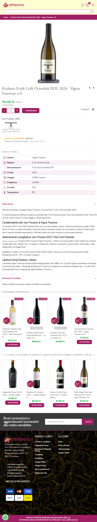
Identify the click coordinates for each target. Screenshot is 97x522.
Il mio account (63, 445)
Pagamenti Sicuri (41, 445)
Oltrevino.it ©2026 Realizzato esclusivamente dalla (47, 517)
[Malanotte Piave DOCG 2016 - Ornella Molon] (13, 374)
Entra (60, 441)
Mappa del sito (41, 473)
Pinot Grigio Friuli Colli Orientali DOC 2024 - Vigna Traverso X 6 (83, 395)
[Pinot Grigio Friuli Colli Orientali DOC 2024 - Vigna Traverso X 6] (84, 374)
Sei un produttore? (42, 469)
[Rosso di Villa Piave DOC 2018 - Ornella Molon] (60, 374)
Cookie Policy (40, 462)
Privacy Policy (40, 465)
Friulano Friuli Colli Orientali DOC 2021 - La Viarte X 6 (59, 335)
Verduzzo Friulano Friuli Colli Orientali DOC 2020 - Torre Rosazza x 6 (12, 333)
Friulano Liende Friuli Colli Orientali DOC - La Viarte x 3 (36, 335)
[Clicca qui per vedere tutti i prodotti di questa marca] (11, 127)
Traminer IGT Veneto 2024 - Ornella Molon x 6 (36, 395)
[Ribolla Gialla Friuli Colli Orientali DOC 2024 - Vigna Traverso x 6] (89, 88)
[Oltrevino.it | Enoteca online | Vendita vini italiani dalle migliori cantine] (13, 5)
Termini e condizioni (42, 441)
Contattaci (39, 454)
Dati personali (64, 449)
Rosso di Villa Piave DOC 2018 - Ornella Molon (58, 395)
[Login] (83, 4)
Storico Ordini (63, 452)
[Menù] (93, 4)
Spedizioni (39, 458)
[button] (46, 141)
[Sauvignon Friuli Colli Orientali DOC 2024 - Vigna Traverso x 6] (93, 88)
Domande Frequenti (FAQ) (43, 450)
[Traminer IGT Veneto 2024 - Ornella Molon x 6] (37, 374)
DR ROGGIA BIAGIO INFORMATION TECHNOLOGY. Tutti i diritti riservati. (48, 520)
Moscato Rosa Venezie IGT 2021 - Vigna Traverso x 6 (83, 332)
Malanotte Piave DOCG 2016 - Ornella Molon (12, 393)
